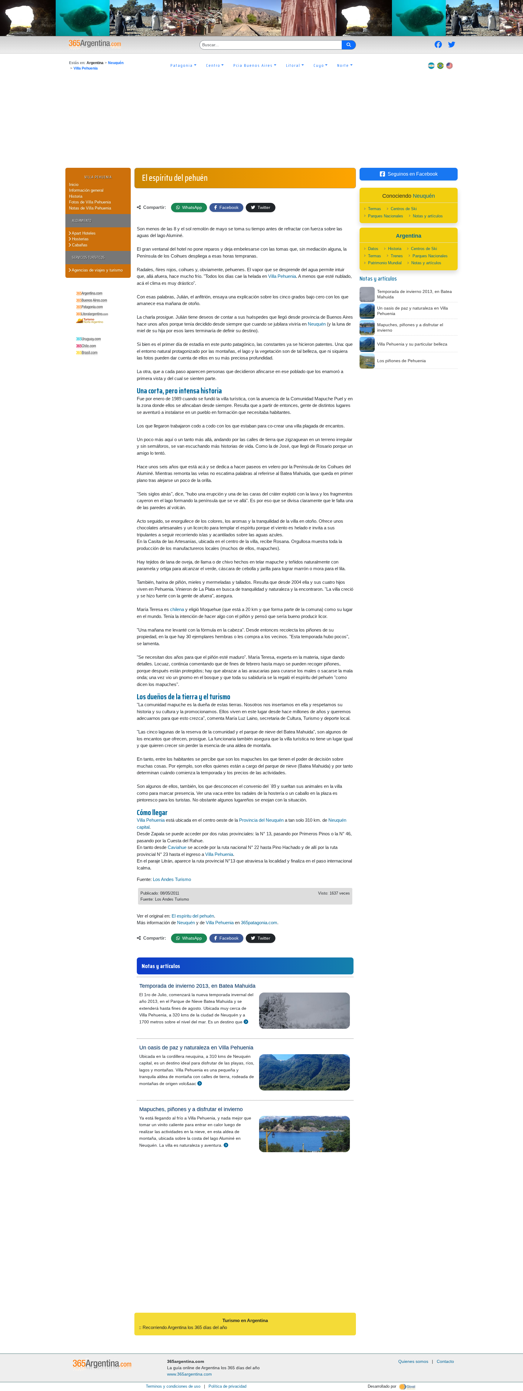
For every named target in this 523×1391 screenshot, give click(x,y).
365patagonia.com (259, 922)
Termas (374, 208)
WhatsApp (191, 207)
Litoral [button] (293, 65)
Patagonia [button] (181, 65)
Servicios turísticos (88, 257)
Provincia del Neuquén (261, 820)
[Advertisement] (261, 122)
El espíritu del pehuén (193, 915)
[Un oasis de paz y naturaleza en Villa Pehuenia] (199, 1083)
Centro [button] (213, 65)
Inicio (73, 184)
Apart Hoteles (83, 233)
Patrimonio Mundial (385, 263)
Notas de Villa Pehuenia (90, 208)
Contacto (445, 1361)
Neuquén (115, 63)
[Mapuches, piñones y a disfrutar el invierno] (226, 1145)
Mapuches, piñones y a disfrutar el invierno (191, 1109)
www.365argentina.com (189, 1374)
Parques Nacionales (385, 216)
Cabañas (79, 245)
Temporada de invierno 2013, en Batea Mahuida (197, 986)
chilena (177, 609)
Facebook (228, 207)
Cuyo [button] (319, 65)
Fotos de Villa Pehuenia (90, 202)
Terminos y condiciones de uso (173, 1386)
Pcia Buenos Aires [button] (253, 65)
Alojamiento (81, 220)
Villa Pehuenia (86, 68)
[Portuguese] (440, 65)
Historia (75, 196)
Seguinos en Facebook (413, 174)
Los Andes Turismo (172, 879)
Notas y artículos (428, 216)
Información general (86, 190)
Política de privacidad (227, 1386)
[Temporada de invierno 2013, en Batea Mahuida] (246, 1021)
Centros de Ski (404, 208)
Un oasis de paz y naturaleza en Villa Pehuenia (196, 1048)
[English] (449, 65)
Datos (373, 248)
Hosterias (80, 239)
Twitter (263, 207)
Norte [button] (343, 65)
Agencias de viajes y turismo (97, 270)
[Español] (431, 65)
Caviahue (177, 847)
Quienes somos (413, 1361)
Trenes (397, 256)
